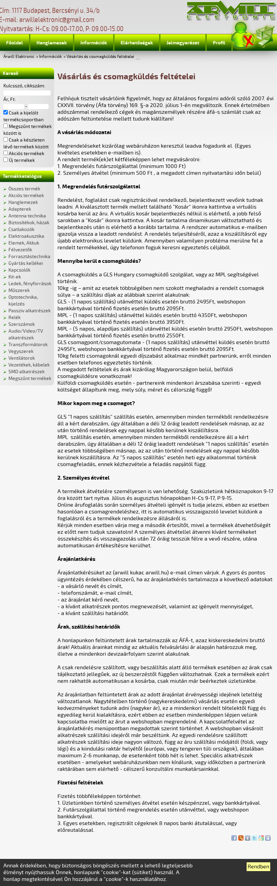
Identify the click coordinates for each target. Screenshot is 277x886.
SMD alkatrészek (26, 372)
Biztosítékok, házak (28, 223)
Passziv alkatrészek (29, 311)
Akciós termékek (26, 195)
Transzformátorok (28, 344)
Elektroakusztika (26, 236)
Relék (14, 317)
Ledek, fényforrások (29, 284)
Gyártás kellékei (25, 263)
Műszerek (19, 290)
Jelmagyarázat (183, 43)
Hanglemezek (51, 43)
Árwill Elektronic (18, 56)
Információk (93, 43)
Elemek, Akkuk (23, 243)
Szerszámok (21, 324)
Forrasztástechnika (29, 256)
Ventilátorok (21, 358)
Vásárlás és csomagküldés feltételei (100, 56)
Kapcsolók (19, 270)
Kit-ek (14, 277)
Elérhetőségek (137, 43)
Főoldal (14, 43)
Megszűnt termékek (29, 378)
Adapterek (19, 209)
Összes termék (24, 189)
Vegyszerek (20, 351)
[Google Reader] (261, 836)
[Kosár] (265, 35)
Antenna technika (27, 216)
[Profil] (242, 35)
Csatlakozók (21, 229)
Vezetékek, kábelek (29, 365)
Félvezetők (20, 250)
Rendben (258, 866)
